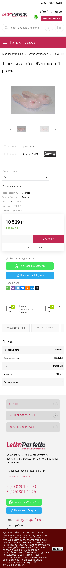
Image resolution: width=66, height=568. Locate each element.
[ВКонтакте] (22, 288)
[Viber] (13, 288)
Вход (43, 2)
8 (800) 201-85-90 (50, 11)
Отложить (12, 146)
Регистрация (55, 2)
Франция (26, 197)
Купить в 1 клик (33, 247)
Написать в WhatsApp (32, 266)
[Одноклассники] (27, 288)
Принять (57, 548)
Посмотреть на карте (18, 476)
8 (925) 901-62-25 (21, 491)
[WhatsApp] (8, 288)
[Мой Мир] (32, 288)
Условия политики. (14, 564)
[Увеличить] (33, 100)
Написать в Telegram (32, 275)
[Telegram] (17, 288)
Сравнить (29, 146)
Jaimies (26, 192)
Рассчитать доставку (22, 258)
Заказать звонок (51, 18)
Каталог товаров (22, 42)
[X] (37, 288)
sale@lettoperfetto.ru (30, 520)
